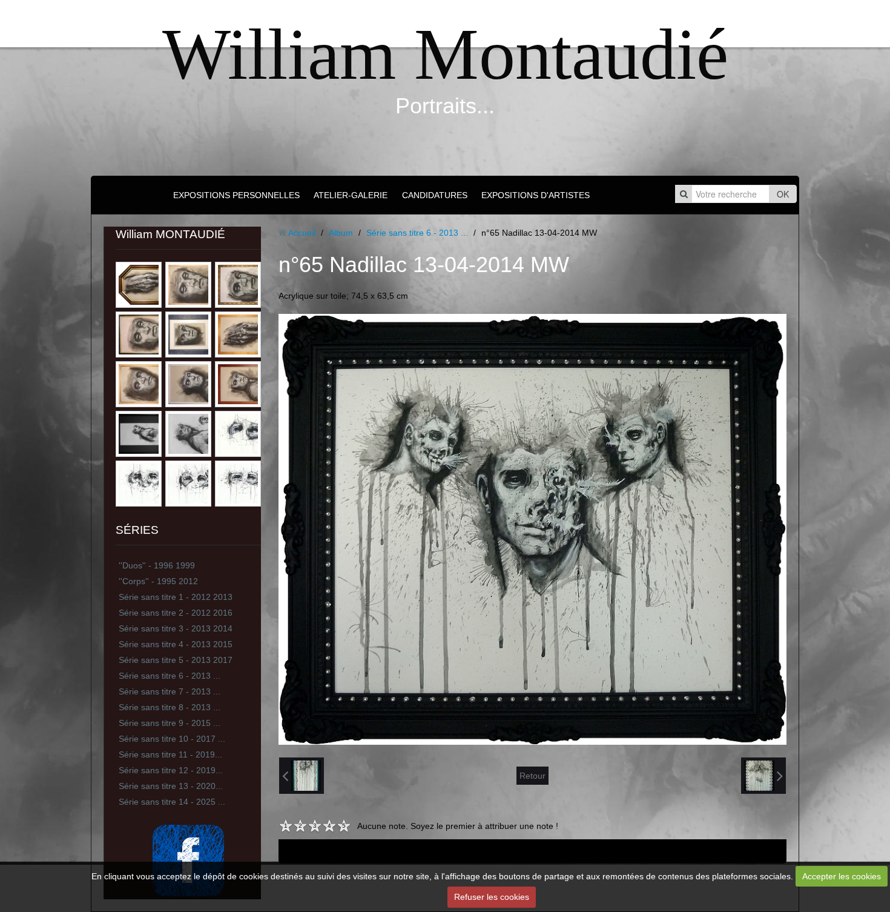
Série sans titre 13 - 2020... (171, 786)
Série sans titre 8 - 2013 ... (169, 707)
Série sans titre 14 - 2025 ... (172, 802)
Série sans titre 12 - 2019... (171, 770)
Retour (532, 776)
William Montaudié (445, 54)
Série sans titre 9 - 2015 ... (169, 723)
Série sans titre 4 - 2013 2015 (175, 644)
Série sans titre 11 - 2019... (170, 754)
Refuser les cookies (491, 897)
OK (783, 194)
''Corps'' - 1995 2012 (158, 581)
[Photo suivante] (763, 775)
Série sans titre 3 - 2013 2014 (175, 628)
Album (341, 233)
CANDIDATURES (434, 195)
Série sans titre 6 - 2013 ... (169, 676)
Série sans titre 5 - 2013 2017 (175, 660)
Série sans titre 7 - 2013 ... (169, 691)
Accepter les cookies (841, 876)
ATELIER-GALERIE (350, 195)
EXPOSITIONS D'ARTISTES (535, 195)
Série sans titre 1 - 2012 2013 (175, 597)
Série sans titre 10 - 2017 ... (172, 739)
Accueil (301, 233)
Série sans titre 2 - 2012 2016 (175, 612)
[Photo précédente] (301, 775)
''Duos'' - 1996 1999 (157, 565)
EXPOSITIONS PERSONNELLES (236, 195)
